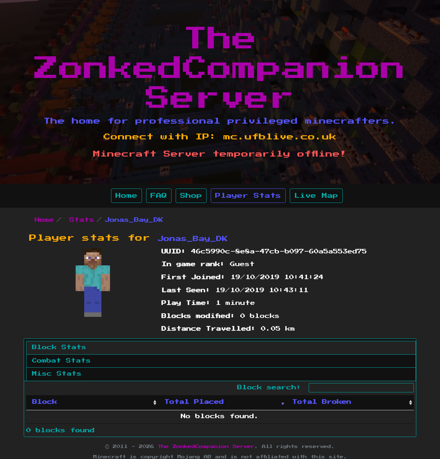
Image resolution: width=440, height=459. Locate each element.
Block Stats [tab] (59, 347)
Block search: (271, 387)
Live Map (316, 195)
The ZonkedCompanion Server (220, 69)
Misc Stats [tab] (56, 373)
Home (127, 195)
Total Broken (321, 402)
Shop (191, 195)
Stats (81, 220)
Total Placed (194, 402)
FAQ (159, 195)
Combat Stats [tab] (61, 360)
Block (44, 402)
